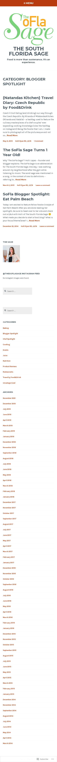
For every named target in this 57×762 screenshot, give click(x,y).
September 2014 (9, 711)
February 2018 (9, 491)
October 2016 (8, 579)
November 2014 (9, 705)
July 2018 (7, 464)
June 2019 (7, 415)
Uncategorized (9, 383)
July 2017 (7, 530)
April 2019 (7, 420)
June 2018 (7, 469)
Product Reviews (10, 366)
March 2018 (8, 486)
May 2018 (7, 475)
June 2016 (7, 601)
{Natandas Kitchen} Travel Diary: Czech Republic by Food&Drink (28, 102)
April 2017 (7, 546)
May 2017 (7, 541)
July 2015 (7, 661)
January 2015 (8, 694)
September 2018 (9, 453)
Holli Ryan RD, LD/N (23, 141)
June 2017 (7, 535)
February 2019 (9, 431)
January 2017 (8, 563)
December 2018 (9, 442)
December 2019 (9, 404)
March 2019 (7, 426)
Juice (5, 355)
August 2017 (8, 524)
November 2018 (9, 447)
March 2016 (7, 617)
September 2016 (9, 584)
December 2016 (9, 568)
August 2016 (8, 590)
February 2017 (9, 557)
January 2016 (8, 628)
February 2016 (9, 623)
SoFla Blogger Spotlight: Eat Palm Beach (26, 196)
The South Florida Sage (28, 51)
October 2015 (8, 645)
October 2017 (8, 513)
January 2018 (8, 497)
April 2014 (7, 738)
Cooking (6, 345)
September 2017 (9, 519)
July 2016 (7, 595)
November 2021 (9, 398)
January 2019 (8, 437)
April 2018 (7, 480)
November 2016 (9, 574)
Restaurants (8, 372)
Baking (6, 328)
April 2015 (7, 678)
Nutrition (6, 361)
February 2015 (9, 689)
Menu (29, 3)
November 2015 (9, 639)
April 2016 (7, 612)
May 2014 (7, 732)
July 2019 (7, 409)
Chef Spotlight (9, 339)
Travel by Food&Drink (12, 377)
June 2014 (7, 727)
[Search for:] (17, 291)
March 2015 (7, 683)
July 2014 (7, 721)
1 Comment (38, 141)
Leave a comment (43, 185)
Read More (12, 135)
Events (5, 350)
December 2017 (9, 502)
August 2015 (8, 656)
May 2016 (7, 606)
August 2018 (8, 458)
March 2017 (7, 552)
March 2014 (7, 743)
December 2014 (9, 700)
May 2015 (7, 672)
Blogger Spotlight (10, 334)
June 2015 (7, 667)
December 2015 (9, 634)
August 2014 (8, 716)
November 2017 (9, 508)
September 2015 (9, 650)
